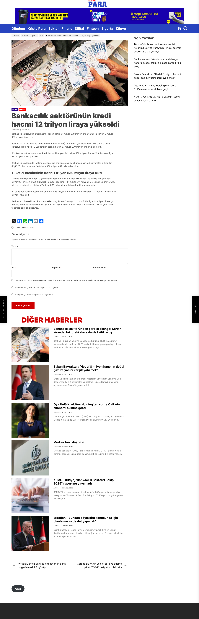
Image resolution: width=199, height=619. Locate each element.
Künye (121, 29)
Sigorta (107, 29)
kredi (32, 227)
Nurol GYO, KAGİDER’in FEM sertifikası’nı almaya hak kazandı (157, 99)
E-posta (56, 267)
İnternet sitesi (99, 267)
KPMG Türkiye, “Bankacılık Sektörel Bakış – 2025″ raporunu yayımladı (84, 481)
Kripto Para (37, 29)
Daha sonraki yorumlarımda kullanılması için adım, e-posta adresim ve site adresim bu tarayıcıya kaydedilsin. (66, 280)
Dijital (79, 29)
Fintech (93, 29)
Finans (67, 29)
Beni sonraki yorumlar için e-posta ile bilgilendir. (37, 287)
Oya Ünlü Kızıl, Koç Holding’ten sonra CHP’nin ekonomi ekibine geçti (155, 87)
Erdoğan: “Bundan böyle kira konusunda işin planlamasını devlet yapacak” (85, 519)
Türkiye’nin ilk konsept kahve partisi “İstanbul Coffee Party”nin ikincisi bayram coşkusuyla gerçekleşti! (157, 48)
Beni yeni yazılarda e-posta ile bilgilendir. (34, 294)
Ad (14, 267)
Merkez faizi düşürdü (68, 442)
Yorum (15, 246)
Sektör (53, 29)
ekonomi (25, 227)
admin (14, 130)
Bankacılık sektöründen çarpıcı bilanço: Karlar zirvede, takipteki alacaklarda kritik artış (87, 330)
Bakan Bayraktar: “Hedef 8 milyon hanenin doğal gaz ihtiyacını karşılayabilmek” (88, 368)
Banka (19, 227)
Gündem (18, 29)
